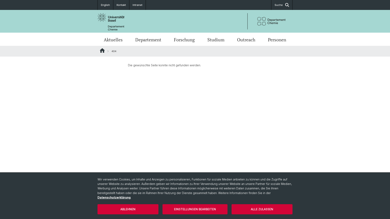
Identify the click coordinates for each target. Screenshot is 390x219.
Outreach (246, 40)
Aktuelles (113, 40)
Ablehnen (127, 209)
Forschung (184, 40)
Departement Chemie (116, 28)
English (105, 4)
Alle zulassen (262, 209)
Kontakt (121, 4)
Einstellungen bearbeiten (195, 209)
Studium (215, 40)
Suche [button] (279, 4)
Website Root (102, 50)
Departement (148, 40)
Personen (277, 40)
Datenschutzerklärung (114, 197)
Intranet (137, 4)
